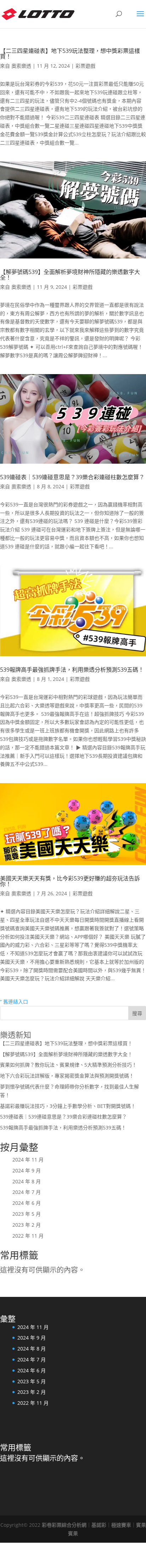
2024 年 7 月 (26, 1192)
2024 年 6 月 (26, 1203)
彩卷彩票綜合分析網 (64, 1524)
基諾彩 (98, 1524)
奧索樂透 (21, 65)
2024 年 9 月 (26, 1170)
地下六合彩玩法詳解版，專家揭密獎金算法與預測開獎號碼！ (67, 1075)
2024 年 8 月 (26, 1181)
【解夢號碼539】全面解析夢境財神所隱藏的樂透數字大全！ (70, 274)
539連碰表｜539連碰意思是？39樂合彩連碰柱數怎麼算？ (72, 477)
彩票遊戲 (85, 65)
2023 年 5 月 (26, 1213)
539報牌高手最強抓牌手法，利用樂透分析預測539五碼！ (72, 669)
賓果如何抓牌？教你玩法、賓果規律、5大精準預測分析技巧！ (68, 1064)
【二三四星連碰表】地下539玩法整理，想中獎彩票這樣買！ (70, 53)
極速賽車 (121, 1524)
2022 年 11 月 (28, 1235)
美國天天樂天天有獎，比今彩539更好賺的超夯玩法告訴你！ (70, 881)
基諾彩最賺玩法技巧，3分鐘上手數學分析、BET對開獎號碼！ (68, 1106)
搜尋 (137, 1013)
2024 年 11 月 (28, 1159)
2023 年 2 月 (26, 1224)
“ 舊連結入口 (14, 1001)
